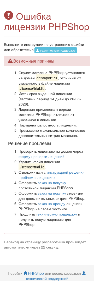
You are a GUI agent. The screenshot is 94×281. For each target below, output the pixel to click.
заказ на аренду (51, 203)
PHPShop (36, 273)
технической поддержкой (47, 278)
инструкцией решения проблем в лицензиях (52, 174)
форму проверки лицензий (41, 156)
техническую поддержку (57, 50)
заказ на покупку (52, 182)
